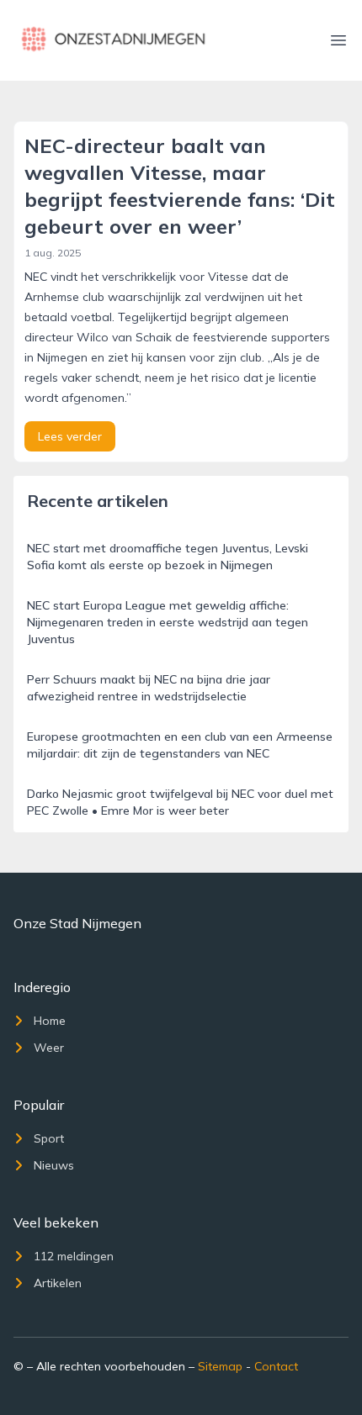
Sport (49, 1138)
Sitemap (220, 1366)
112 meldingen (74, 1256)
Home (50, 1020)
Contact (276, 1366)
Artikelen (58, 1283)
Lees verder (70, 436)
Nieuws (54, 1165)
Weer (49, 1047)
